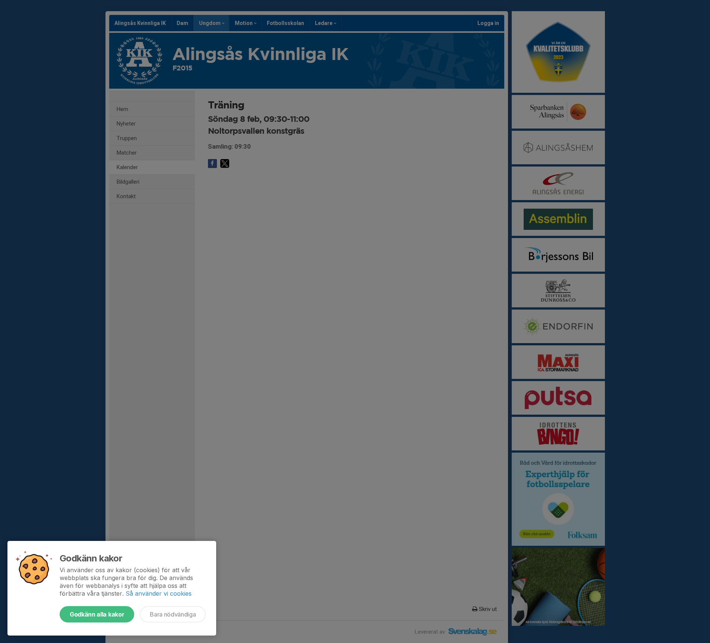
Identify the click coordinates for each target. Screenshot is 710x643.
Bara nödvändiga (173, 614)
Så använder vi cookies (159, 593)
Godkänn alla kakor (97, 614)
